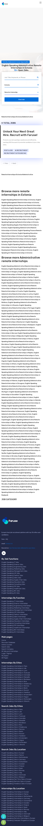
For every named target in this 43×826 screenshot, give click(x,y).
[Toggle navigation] (41, 3)
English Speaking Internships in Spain (15, 807)
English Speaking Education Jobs (13, 582)
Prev (6, 163)
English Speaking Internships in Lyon (14, 670)
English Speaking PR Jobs (11, 586)
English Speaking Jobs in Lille (12, 712)
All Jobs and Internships (10, 651)
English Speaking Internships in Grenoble (16, 675)
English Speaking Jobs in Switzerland (14, 762)
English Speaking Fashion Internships (15, 614)
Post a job (8, 150)
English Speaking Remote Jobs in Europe (16, 781)
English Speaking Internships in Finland (15, 805)
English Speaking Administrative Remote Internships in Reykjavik (20, 492)
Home (4, 640)
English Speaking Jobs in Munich (13, 734)
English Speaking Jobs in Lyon (12, 714)
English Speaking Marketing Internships (15, 608)
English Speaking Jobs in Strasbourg (14, 727)
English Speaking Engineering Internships (16, 606)
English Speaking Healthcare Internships (16, 628)
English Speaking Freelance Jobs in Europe (17, 784)
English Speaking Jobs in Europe (13, 753)
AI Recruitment (21, 150)
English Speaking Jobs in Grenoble (14, 718)
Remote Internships (8, 117)
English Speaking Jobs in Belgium (13, 777)
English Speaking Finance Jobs (12, 564)
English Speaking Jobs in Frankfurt (13, 736)
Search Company (8, 649)
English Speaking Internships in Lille (14, 668)
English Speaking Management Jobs (14, 571)
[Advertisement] (21, 30)
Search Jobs (6, 647)
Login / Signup (7, 653)
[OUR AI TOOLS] (3, 816)
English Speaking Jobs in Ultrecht (13, 745)
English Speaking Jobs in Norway (13, 770)
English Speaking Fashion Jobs (12, 575)
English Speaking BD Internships (13, 630)
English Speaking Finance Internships (15, 603)
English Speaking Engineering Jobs (14, 567)
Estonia (19, 117)
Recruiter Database (8, 642)
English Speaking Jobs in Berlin (12, 731)
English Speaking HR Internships (13, 612)
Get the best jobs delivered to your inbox (22, 548)
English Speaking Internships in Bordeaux (16, 679)
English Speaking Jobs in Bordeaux (14, 723)
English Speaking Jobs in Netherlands (15, 757)
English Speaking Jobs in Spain (12, 768)
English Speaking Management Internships (17, 610)
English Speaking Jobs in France (13, 755)
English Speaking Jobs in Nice (12, 725)
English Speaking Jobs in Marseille (13, 720)
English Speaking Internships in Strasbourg (16, 684)
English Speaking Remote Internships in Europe (18, 818)
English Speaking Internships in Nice (14, 681)
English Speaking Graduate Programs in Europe (18, 820)
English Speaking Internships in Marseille (16, 677)
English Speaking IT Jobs (10, 562)
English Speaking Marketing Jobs (13, 569)
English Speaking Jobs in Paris (12, 709)
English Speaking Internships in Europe (15, 792)
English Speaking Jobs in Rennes (13, 729)
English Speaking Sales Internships (14, 617)
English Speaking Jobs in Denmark (14, 775)
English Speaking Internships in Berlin (15, 688)
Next (14, 163)
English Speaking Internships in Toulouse (16, 673)
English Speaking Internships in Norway (15, 809)
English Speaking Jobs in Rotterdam (14, 742)
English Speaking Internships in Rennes (15, 686)
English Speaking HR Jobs (11, 573)
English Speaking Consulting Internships (16, 623)
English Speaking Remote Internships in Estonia (18, 200)
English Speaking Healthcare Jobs (13, 589)
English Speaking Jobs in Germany (14, 759)
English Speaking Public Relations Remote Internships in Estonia (19, 241)
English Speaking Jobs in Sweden (13, 764)
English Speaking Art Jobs (11, 593)
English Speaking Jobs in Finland (13, 766)
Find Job (21, 99)
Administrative (27, 117)
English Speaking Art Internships (13, 632)
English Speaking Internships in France (15, 794)
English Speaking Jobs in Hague (13, 740)
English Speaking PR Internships (13, 625)
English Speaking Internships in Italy (14, 812)
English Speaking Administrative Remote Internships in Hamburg (21, 327)
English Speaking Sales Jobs (11, 578)
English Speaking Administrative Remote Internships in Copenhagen (19, 417)
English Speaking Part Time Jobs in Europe (17, 779)
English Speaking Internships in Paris (14, 666)
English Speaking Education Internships (15, 621)
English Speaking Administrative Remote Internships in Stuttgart (21, 389)
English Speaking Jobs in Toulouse (13, 716)
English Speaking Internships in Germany (16, 798)
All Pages (5, 658)
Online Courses (7, 645)
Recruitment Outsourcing (15, 153)
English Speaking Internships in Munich (15, 690)
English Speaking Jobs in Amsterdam (15, 738)
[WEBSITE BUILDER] (3, 822)
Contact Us (9, 543)
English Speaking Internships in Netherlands (17, 796)
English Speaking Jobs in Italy (12, 773)
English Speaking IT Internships (12, 601)
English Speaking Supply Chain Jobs (14, 580)
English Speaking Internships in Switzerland (17, 801)
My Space (5, 656)
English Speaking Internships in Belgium (16, 816)
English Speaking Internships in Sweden (15, 803)
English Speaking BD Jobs (11, 591)
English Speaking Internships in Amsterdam (17, 695)
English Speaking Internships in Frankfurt (16, 692)
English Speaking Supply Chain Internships (16, 619)
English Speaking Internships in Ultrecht (15, 701)
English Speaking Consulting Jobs (13, 584)
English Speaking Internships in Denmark (16, 814)
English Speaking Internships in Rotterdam (17, 699)
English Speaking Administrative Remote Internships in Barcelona (20, 341)
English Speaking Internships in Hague (15, 697)
